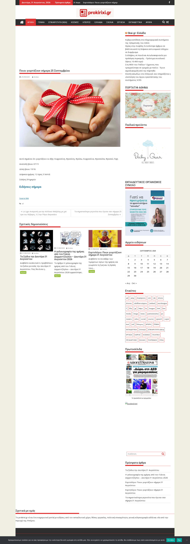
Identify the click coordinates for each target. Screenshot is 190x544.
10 (141, 263)
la (146, 308)
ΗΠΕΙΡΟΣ (87, 22)
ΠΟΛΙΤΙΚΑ (156, 335)
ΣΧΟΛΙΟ (142, 340)
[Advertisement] (70, 48)
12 (154, 263)
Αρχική (23, 272)
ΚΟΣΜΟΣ (75, 22)
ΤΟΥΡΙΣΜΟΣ (152, 340)
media (128, 314)
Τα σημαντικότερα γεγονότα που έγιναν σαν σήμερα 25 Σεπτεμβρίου (97, 213)
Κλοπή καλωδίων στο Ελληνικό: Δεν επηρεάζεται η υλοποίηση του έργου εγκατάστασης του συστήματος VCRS (148, 76)
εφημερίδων (147, 398)
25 (148, 271)
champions (141, 298)
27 (161, 271)
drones (129, 303)
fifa (130, 308)
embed (152, 303)
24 (141, 271)
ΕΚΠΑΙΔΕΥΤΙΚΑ (135, 22)
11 (148, 263)
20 (161, 267)
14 (167, 263)
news (142, 314)
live (164, 308)
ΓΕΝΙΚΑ (41, 22)
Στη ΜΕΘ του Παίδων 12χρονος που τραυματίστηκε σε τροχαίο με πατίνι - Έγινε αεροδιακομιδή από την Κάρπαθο (145, 67)
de (154, 298)
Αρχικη (30, 22)
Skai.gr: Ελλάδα (137, 33)
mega (136, 314)
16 (135, 267)
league (152, 308)
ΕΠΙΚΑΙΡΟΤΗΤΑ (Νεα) (57, 22)
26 (154, 271)
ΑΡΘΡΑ (149, 22)
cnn (149, 298)
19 (154, 267)
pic (162, 314)
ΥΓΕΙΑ (161, 340)
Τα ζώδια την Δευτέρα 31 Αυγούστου (142, 470)
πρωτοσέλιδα (137, 398)
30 (135, 275)
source (151, 319)
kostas (36, 77)
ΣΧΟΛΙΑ (109, 22)
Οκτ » (134, 283)
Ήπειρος (139, 324)
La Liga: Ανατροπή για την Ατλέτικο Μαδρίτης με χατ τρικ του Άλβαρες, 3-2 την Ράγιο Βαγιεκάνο (43, 213)
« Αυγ (127, 283)
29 (128, 275)
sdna (136, 319)
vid (133, 324)
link (158, 308)
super (167, 319)
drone (160, 298)
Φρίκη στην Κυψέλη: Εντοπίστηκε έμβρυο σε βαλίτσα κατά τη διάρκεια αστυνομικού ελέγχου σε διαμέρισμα (146, 49)
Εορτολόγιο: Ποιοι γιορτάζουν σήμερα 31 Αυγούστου (86, 2)
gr (135, 308)
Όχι (179, 540)
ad (23, 204)
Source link (24, 198)
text (127, 324)
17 (141, 267)
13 (161, 263)
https (141, 308)
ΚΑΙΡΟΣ (137, 335)
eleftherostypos (140, 303)
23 (135, 271)
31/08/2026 (26, 253)
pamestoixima (152, 314)
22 (128, 271)
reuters (129, 319)
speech (159, 319)
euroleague (162, 303)
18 (148, 267)
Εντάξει (171, 540)
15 (128, 267)
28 (167, 271)
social (143, 319)
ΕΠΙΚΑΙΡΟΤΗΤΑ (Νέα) (156, 329)
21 (167, 267)
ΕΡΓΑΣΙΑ (121, 22)
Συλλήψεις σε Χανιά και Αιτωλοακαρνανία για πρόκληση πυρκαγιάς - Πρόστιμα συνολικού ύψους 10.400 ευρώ (145, 58)
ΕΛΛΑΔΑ (98, 22)
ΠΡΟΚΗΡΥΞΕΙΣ (131, 340)
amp (132, 298)
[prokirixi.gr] (21, 22)
